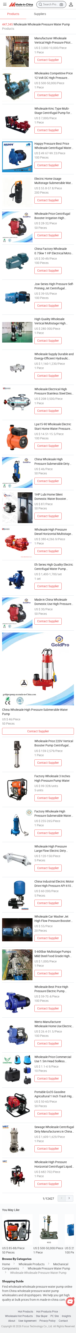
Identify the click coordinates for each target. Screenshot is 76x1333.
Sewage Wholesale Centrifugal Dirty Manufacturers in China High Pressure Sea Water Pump (54, 1129)
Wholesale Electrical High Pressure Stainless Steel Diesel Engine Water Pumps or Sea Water (54, 391)
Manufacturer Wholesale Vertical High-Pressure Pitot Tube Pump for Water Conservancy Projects (52, 40)
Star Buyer (42, 1316)
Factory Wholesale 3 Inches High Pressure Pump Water (52, 778)
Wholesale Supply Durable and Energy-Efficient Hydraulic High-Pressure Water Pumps (54, 356)
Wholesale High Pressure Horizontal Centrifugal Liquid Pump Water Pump (53, 1164)
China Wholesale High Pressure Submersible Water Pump (35, 712)
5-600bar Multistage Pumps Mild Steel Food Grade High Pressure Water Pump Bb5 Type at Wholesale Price (52, 954)
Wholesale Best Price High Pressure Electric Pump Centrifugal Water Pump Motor (51, 989)
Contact (63, 1320)
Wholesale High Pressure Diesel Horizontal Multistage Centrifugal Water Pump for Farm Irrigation (52, 532)
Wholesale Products (32, 1264)
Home (6, 1264)
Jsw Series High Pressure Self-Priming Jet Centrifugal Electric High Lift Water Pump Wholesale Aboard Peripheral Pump (54, 286)
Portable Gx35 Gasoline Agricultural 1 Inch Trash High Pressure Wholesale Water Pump (53, 1094)
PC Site (54, 1316)
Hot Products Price (47, 1311)
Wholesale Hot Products (19, 1316)
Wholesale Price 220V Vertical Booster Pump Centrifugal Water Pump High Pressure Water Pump (53, 743)
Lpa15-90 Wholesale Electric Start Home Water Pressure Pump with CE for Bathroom (52, 426)
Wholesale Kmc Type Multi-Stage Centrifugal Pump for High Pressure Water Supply (52, 111)
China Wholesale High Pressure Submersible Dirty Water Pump (51, 461)
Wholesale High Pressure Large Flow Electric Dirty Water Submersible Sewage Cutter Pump (52, 849)
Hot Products (25, 1311)
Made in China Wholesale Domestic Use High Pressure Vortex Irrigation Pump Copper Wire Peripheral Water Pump (53, 602)
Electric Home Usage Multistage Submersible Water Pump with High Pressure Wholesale (53, 181)
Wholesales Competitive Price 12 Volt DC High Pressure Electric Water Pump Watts (53, 75)
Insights (66, 1316)
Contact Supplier (48, 60)
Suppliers (40, 14)
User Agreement (27, 1320)
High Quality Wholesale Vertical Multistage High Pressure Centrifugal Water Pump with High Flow (52, 321)
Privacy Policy (47, 1320)
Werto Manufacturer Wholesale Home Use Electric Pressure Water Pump (53, 1024)
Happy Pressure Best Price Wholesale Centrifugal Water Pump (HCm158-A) (52, 146)
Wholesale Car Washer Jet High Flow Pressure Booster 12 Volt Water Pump (52, 919)
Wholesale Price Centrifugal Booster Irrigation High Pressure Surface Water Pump (54, 216)
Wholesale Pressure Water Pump (49, 1268)
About (11, 1320)
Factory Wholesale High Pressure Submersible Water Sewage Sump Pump (52, 813)
